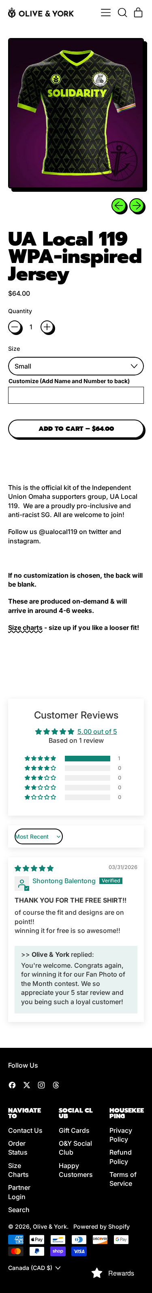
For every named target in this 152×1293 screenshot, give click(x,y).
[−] (14, 326)
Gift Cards (74, 1130)
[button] (122, 12)
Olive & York (50, 1226)
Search (19, 1210)
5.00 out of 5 (97, 731)
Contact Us (25, 1130)
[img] (34, 868)
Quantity (20, 310)
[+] (47, 326)
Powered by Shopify (101, 1226)
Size (14, 348)
